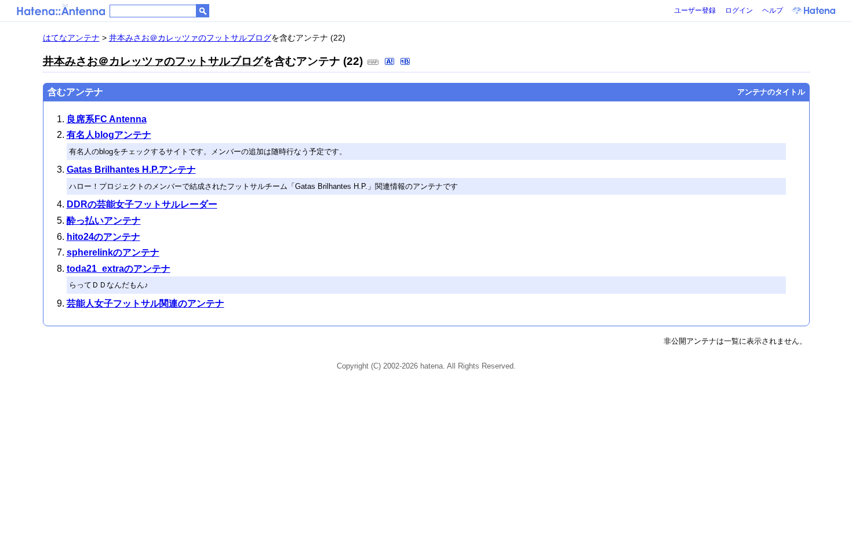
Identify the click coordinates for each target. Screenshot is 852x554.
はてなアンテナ (71, 37)
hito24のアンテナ (103, 237)
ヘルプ (772, 10)
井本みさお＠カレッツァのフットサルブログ (190, 37)
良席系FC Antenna (107, 119)
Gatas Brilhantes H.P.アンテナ (131, 169)
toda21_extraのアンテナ (118, 269)
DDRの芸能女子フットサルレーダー (142, 204)
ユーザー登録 (695, 10)
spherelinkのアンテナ (113, 252)
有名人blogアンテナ (109, 135)
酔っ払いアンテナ (104, 220)
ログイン (739, 10)
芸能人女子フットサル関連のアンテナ (145, 303)
